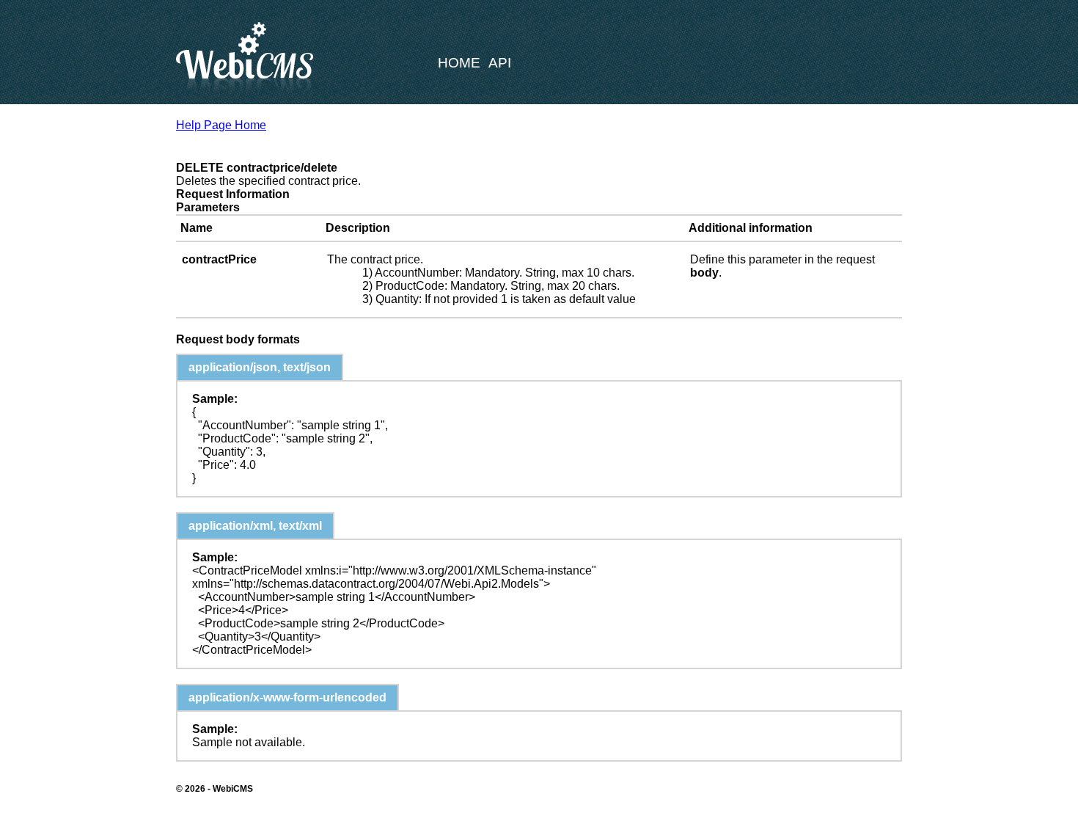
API (499, 62)
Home (459, 62)
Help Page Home (221, 125)
